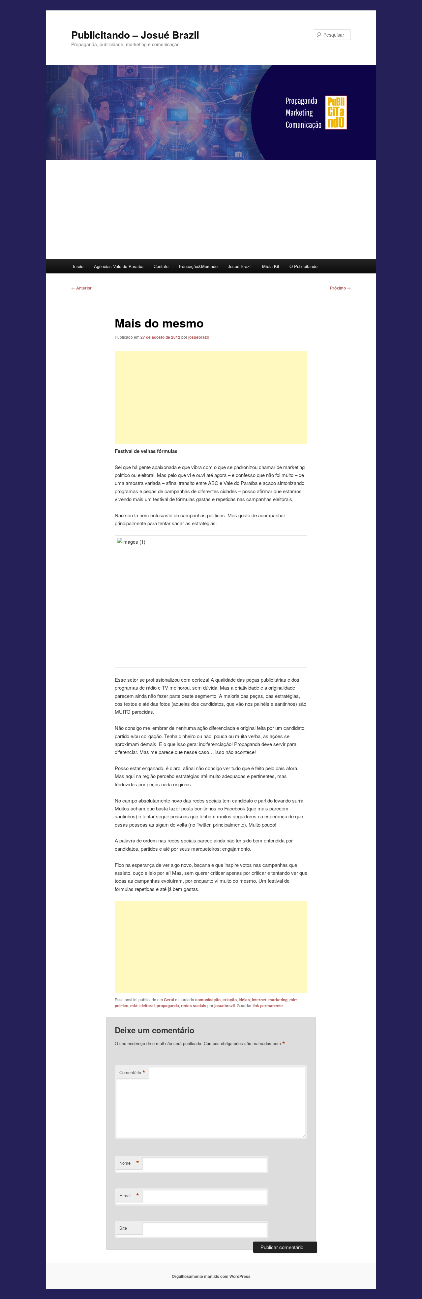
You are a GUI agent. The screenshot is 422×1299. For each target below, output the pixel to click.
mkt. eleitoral (142, 1005)
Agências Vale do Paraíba (118, 266)
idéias (244, 1000)
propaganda (168, 1005)
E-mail (129, 1195)
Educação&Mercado (198, 266)
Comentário (132, 1072)
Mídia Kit (270, 266)
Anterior (81, 288)
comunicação (208, 1000)
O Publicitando (303, 266)
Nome (129, 1163)
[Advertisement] (211, 209)
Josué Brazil (240, 266)
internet (259, 1000)
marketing (277, 1000)
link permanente (268, 1005)
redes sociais (193, 1005)
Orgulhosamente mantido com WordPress (211, 1276)
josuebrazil (198, 337)
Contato (161, 266)
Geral (169, 1000)
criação (230, 1000)
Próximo (340, 288)
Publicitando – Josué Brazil (135, 34)
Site (123, 1228)
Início (78, 266)
